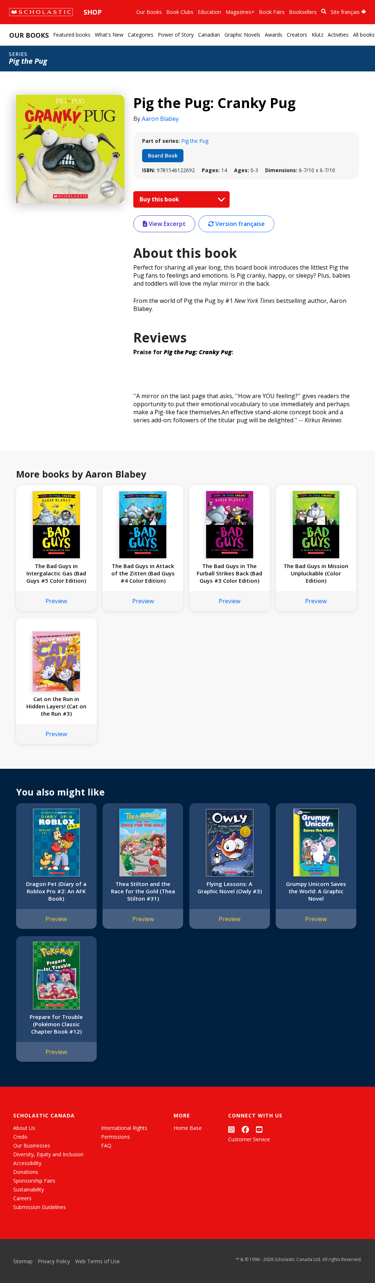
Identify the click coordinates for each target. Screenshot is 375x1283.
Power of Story (176, 34)
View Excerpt (166, 224)
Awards (273, 34)
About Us (24, 1127)
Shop (92, 12)
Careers (22, 1198)
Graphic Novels (242, 34)
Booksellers (303, 11)
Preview (56, 601)
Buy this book (160, 199)
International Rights (124, 1127)
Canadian (209, 34)
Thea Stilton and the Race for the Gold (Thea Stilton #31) (143, 891)
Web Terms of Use (97, 1261)
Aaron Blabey (160, 119)
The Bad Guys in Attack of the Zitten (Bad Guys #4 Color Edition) (143, 573)
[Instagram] (231, 1129)
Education (209, 11)
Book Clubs (179, 11)
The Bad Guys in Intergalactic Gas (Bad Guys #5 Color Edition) (56, 573)
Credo (20, 1136)
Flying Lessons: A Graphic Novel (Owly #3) (229, 887)
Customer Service (249, 1139)
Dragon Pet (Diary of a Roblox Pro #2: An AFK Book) (56, 891)
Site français (346, 11)
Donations (25, 1171)
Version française (239, 224)
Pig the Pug (194, 140)
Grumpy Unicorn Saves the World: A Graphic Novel (316, 891)
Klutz (317, 34)
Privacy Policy (54, 1261)
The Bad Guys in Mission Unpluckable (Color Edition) (315, 573)
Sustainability (28, 1189)
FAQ (106, 1145)
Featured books (71, 34)
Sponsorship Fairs (34, 1180)
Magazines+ (240, 11)
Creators (297, 34)
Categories (140, 34)
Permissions (115, 1136)
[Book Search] (323, 11)
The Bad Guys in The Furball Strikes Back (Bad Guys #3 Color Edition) (229, 573)
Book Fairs (272, 11)
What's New (109, 34)
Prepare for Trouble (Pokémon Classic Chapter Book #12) (56, 1024)
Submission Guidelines (39, 1207)
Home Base (188, 1127)
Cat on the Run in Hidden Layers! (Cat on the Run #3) (56, 706)
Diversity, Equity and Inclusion (48, 1154)
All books (364, 34)
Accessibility (27, 1163)
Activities (338, 34)
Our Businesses (31, 1145)
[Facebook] (245, 1129)
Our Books (149, 11)
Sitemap (23, 1261)
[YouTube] (259, 1129)
